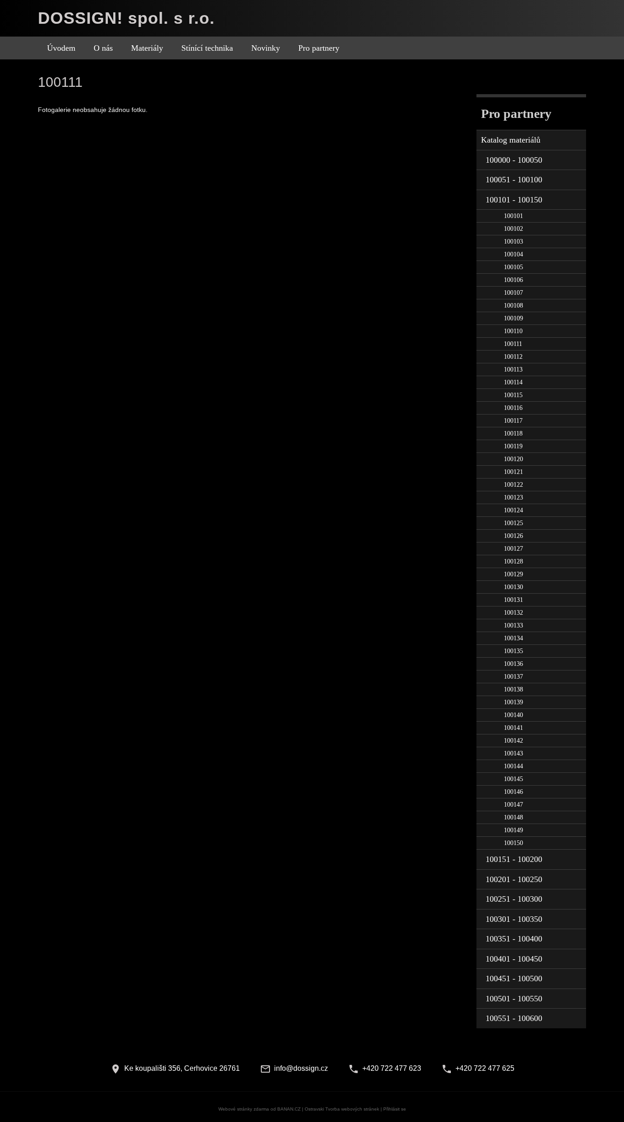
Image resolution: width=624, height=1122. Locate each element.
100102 (513, 228)
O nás (103, 48)
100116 (513, 407)
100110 (513, 331)
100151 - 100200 (514, 859)
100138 (513, 689)
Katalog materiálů (510, 139)
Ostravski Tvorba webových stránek (342, 1108)
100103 (513, 241)
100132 (513, 612)
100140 (513, 715)
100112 (513, 356)
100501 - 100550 (514, 998)
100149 (513, 830)
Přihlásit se (394, 1108)
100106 (513, 280)
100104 (513, 254)
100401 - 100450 (514, 958)
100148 (513, 817)
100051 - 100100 (514, 179)
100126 (513, 535)
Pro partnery (318, 48)
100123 (513, 497)
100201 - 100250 (514, 879)
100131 (513, 599)
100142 (513, 740)
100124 (513, 510)
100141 (513, 727)
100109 (513, 318)
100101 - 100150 (514, 199)
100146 (513, 791)
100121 (513, 471)
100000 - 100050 (514, 160)
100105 (513, 267)
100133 (513, 625)
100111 (513, 343)
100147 (513, 804)
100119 (513, 446)
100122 (513, 484)
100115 (513, 395)
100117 (513, 420)
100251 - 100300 (514, 899)
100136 (513, 663)
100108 (513, 305)
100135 (513, 651)
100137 (513, 676)
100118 (513, 433)
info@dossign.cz (301, 1068)
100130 (513, 587)
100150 (513, 843)
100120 (513, 459)
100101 (513, 216)
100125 (513, 523)
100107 (513, 292)
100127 (513, 548)
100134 (513, 638)
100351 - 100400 (514, 938)
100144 (513, 766)
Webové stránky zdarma (243, 1108)
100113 (513, 369)
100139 (513, 702)
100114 (513, 382)
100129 (513, 574)
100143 (513, 753)
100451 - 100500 (514, 978)
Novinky (265, 48)
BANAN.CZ (289, 1108)
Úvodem (61, 48)
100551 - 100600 (514, 1018)
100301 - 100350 (514, 919)
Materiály (147, 48)
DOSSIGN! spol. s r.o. (126, 18)
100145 (513, 779)
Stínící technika (207, 48)
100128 (513, 561)
